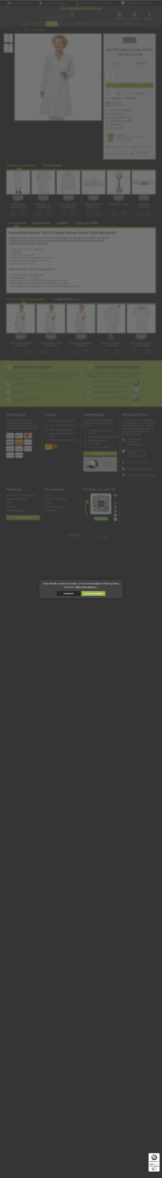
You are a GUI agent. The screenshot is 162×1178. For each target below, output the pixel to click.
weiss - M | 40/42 (129, 85)
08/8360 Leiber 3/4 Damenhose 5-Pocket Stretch (18, 205)
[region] (55, 77)
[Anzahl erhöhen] (118, 93)
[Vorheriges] (16, 77)
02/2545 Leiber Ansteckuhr (118, 204)
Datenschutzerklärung (16, 499)
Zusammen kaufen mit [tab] (20, 165)
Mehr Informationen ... (87, 587)
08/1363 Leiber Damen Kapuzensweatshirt (68, 205)
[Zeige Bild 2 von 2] (60, 118)
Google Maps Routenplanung (141, 475)
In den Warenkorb (137, 93)
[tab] (17, 223)
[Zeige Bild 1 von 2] (56, 118)
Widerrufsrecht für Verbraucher (20, 495)
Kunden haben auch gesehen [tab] (25, 299)
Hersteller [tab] (62, 223)
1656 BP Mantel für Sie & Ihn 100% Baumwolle (111, 344)
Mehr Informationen (117, 128)
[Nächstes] (99, 77)
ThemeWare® (104, 537)
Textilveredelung (93, 414)
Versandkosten (73, 534)
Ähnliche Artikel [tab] (52, 165)
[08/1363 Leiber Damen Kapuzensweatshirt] (68, 182)
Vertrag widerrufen (23, 517)
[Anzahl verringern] (108, 93)
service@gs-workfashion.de (140, 469)
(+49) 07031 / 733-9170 (138, 462)
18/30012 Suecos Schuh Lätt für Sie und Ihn (93, 205)
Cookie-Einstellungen (16, 510)
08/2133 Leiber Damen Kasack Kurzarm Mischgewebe (141, 344)
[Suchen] (72, 15)
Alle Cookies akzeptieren (93, 593)
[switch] (154, 1169)
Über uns (49, 495)
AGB (8, 503)
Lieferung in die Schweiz (56, 499)
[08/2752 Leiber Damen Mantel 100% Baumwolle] (58, 77)
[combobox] (54, 15)
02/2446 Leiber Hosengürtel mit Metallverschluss (144, 205)
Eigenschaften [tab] (41, 223)
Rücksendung (51, 510)
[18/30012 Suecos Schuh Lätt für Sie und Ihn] (93, 182)
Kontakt (48, 503)
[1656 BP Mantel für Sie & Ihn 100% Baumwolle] (111, 318)
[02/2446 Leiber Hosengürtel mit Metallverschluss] (144, 182)
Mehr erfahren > (100, 453)
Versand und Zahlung (55, 506)
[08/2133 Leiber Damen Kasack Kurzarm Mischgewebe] (141, 318)
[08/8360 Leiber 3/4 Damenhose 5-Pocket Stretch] (18, 182)
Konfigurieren (69, 593)
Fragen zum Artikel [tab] (86, 223)
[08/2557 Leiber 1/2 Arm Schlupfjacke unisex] (43, 182)
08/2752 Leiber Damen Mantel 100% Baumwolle (20, 344)
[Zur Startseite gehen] (81, 8)
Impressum (11, 506)
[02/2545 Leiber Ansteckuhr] (119, 182)
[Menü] (158, 1154)
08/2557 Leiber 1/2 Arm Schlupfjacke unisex (43, 205)
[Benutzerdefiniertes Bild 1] (136, 382)
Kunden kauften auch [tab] (67, 299)
